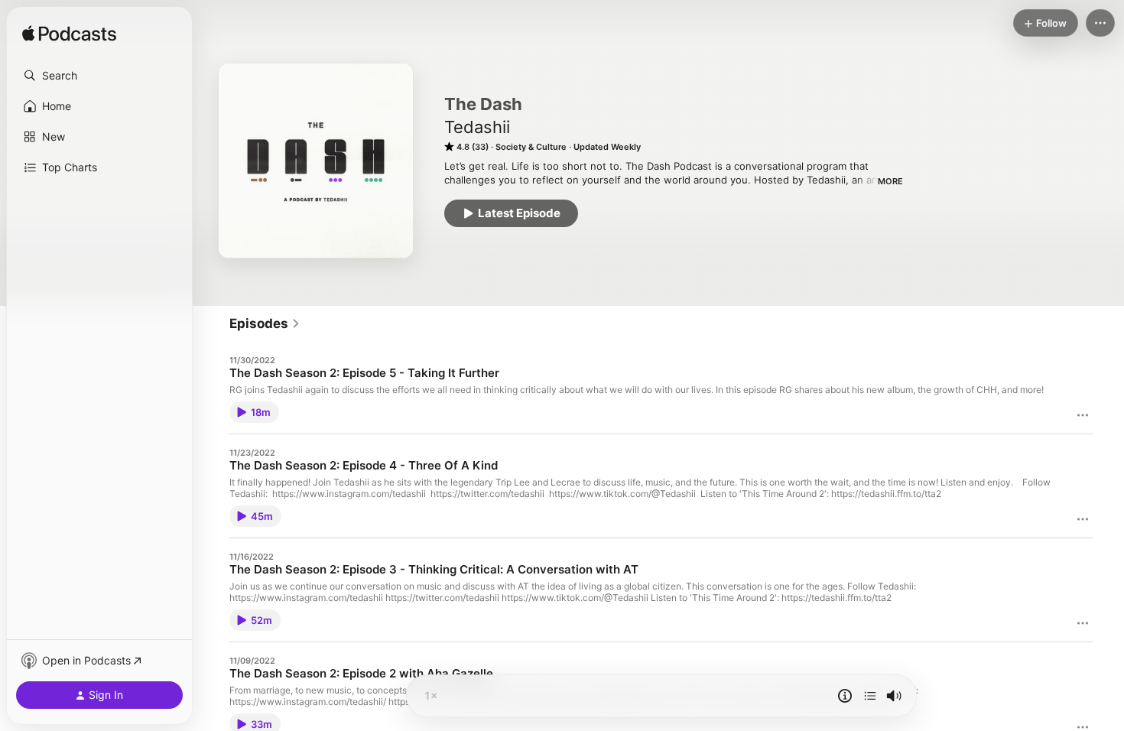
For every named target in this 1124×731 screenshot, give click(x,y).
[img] (69, 34)
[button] (99, 76)
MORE (890, 181)
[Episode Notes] (845, 696)
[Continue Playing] (870, 696)
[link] (264, 323)
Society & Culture (531, 146)
